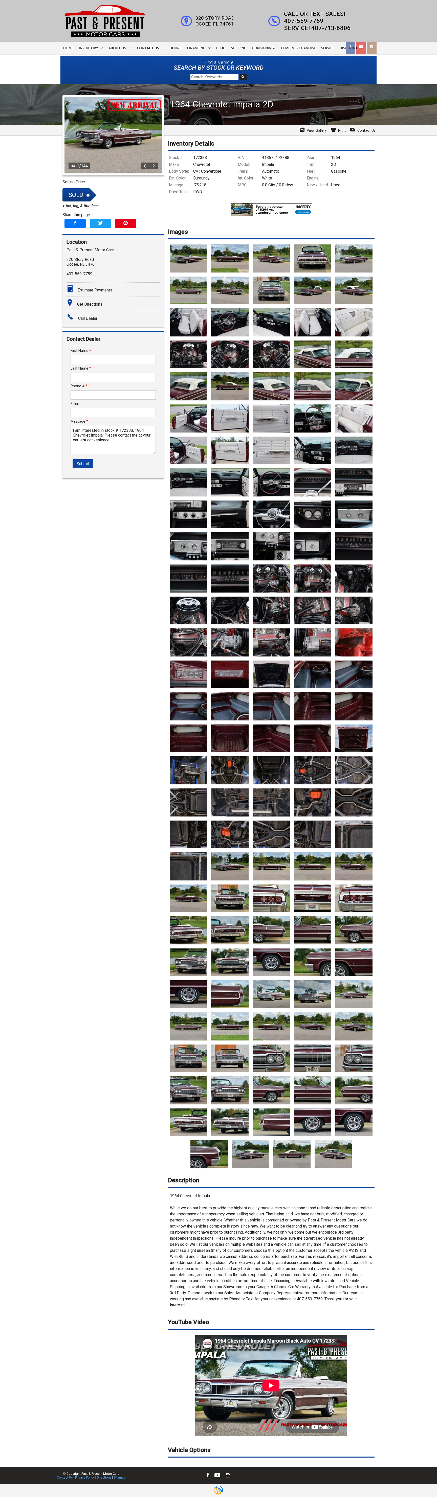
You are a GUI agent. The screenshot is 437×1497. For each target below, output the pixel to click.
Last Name (81, 368)
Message (79, 421)
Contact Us (65, 1477)
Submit (83, 463)
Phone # (79, 386)
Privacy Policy (85, 1477)
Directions (104, 1477)
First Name (81, 351)
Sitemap (120, 1477)
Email (75, 404)
